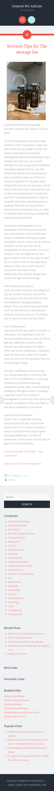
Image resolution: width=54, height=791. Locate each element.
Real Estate (13, 586)
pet (9, 578)
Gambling (12, 553)
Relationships (14, 590)
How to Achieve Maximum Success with (25, 641)
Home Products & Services (20, 565)
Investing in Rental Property (16, 708)
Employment (13, 541)
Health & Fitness (15, 557)
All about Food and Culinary (17, 700)
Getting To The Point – (18, 653)
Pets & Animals (14, 582)
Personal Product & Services (21, 573)
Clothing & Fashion (16, 537)
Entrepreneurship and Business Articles (21, 712)
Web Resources (15, 614)
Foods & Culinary (16, 549)
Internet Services (15, 569)
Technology (13, 602)
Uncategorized (15, 610)
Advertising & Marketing (18, 521)
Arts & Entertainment (17, 525)
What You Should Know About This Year (26, 633)
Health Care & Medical (18, 561)
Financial (12, 545)
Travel (11, 606)
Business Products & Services (21, 533)
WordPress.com (37, 785)
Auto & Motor (14, 529)
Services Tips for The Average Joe (22, 463)
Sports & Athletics (16, 598)
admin (11, 480)
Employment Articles (13, 704)
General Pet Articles (27, 6)
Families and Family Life (14, 716)
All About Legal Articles (14, 696)
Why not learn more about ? (20, 637)
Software (12, 594)
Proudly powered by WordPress (25, 780)
